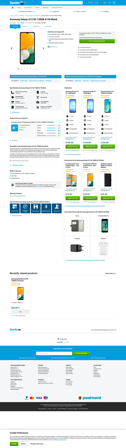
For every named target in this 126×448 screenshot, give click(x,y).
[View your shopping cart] (114, 3)
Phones (40, 365)
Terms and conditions (73, 408)
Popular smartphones (18, 365)
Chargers (95, 370)
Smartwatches (96, 375)
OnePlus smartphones (43, 370)
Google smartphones (43, 373)
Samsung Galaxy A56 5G (16, 372)
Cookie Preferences (61, 408)
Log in (96, 2)
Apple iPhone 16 (14, 368)
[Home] (12, 7)
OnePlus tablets (69, 373)
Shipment (13, 386)
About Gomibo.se (42, 408)
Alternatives (78, 80)
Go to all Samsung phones (73, 154)
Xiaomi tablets (69, 370)
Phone (19, 7)
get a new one (40, 186)
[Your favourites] (110, 3)
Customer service (57, 7)
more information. (78, 405)
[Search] (81, 2)
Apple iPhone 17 (14, 367)
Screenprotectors (97, 368)
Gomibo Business (42, 381)
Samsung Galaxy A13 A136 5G (32, 15)
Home (11, 15)
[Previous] (11, 48)
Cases (94, 367)
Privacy (49, 408)
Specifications (24, 80)
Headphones (96, 373)
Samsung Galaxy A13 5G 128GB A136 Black (51, 15)
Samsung (21, 15)
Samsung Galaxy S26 (15, 370)
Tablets (37, 7)
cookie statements (62, 439)
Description (49, 80)
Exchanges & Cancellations (17, 387)
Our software (69, 383)
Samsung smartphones (43, 368)
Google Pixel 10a (14, 373)
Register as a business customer (45, 383)
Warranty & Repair (15, 389)
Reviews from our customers (36, 80)
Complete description (17, 165)
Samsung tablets (70, 368)
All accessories (96, 376)
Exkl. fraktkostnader (20, 315)
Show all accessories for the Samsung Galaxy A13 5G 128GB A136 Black (86, 206)
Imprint (54, 408)
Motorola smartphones (43, 372)
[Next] (43, 48)
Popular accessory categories (98, 80)
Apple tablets (69, 367)
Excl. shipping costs (75, 150)
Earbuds (95, 372)
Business (45, 7)
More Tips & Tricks (17, 215)
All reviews (14, 140)
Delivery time (13, 384)
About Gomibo (69, 381)
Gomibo (68, 379)
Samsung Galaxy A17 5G (16, 376)
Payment (13, 381)
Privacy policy (69, 384)
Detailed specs (16, 112)
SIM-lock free (53, 47)
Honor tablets (69, 372)
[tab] (18, 68)
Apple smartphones (42, 367)
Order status (13, 383)
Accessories (28, 7)
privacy (52, 439)
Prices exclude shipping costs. (79, 404)
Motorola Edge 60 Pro (16, 375)
